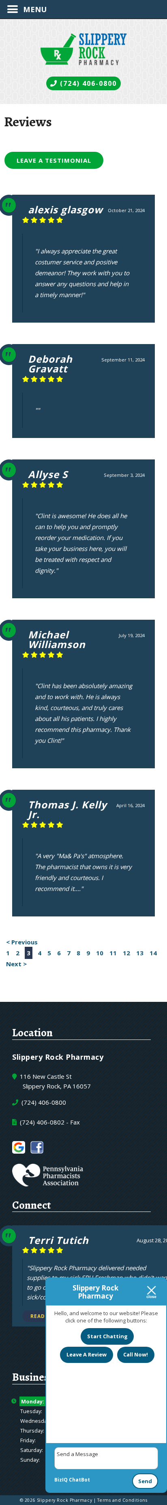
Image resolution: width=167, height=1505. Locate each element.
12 (126, 953)
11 (113, 953)
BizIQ (61, 1479)
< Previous (22, 942)
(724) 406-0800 (87, 83)
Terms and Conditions (122, 1500)
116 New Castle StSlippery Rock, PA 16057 (54, 1081)
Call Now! (135, 1354)
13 (139, 953)
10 (99, 953)
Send (145, 1481)
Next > (16, 964)
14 (153, 953)
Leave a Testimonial (54, 160)
